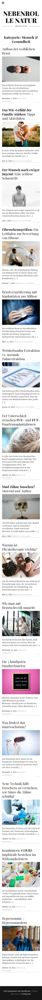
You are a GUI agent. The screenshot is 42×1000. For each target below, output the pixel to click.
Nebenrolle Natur (21, 17)
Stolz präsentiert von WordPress (17, 991)
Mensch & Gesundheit (22, 161)
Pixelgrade (26, 994)
